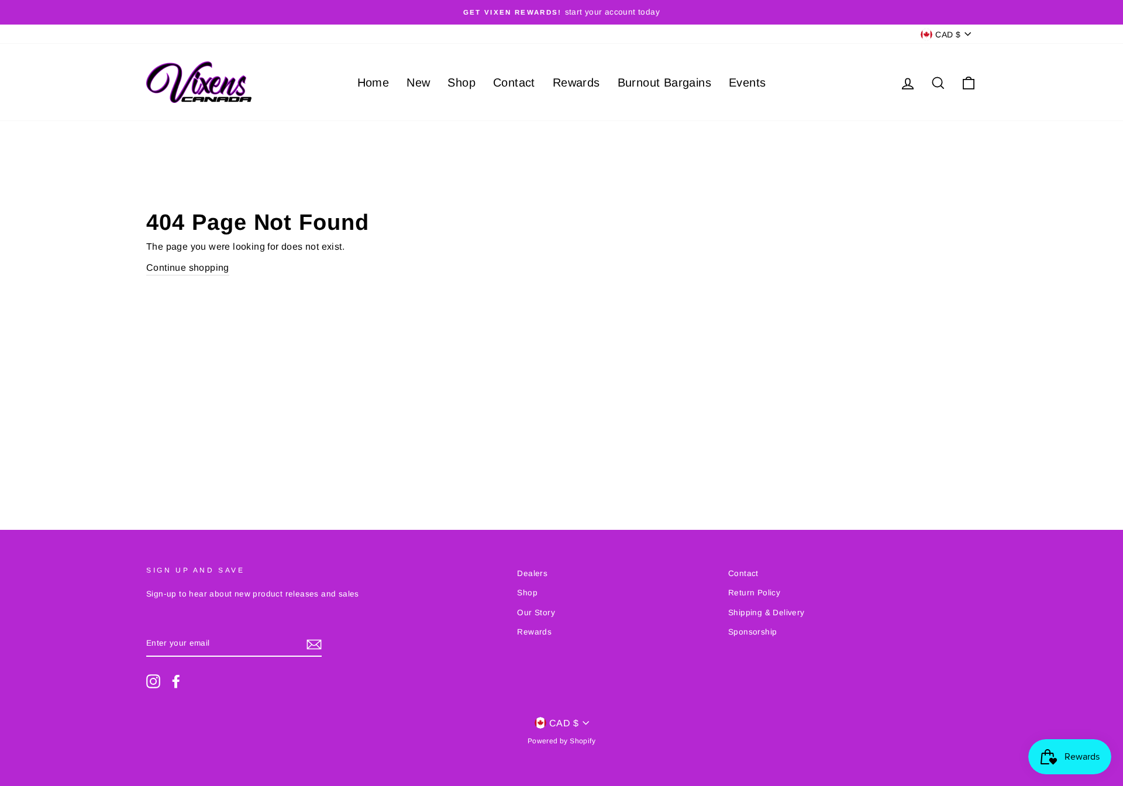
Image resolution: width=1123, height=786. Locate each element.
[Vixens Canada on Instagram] (153, 681)
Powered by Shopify (561, 741)
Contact (514, 82)
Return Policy (754, 592)
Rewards (576, 82)
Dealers (532, 573)
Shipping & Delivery (766, 612)
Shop (461, 82)
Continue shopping (187, 268)
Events (747, 82)
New (418, 82)
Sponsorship (752, 632)
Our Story (536, 612)
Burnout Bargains (664, 82)
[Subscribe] (314, 643)
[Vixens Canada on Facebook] (176, 681)
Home (373, 82)
